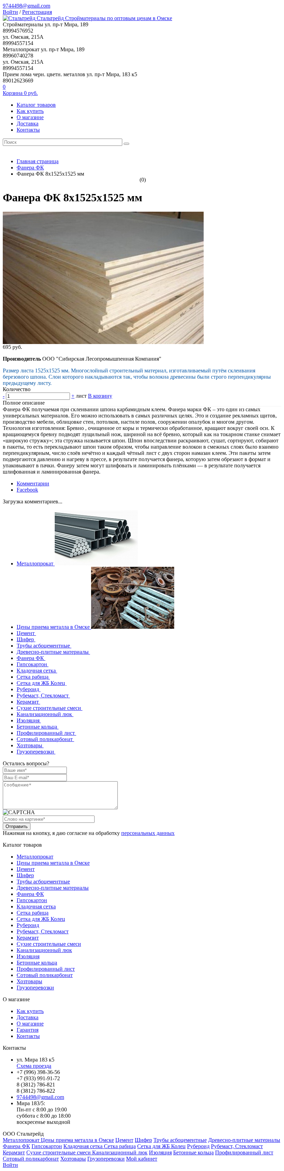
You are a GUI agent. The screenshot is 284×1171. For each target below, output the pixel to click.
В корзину (100, 396)
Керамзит (28, 702)
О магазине (30, 117)
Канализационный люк (45, 714)
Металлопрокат (36, 563)
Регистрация (37, 12)
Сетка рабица (33, 677)
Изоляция (29, 720)
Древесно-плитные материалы (53, 652)
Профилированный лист (46, 733)
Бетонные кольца (38, 727)
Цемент (26, 633)
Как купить (30, 111)
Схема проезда (34, 1066)
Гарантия (27, 1030)
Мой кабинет (141, 1159)
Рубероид (29, 689)
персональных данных (148, 833)
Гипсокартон (32, 664)
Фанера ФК (31, 658)
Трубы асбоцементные (44, 646)
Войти (10, 12)
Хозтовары (30, 745)
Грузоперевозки (36, 752)
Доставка (27, 123)
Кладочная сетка (37, 670)
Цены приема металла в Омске (54, 627)
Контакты (28, 130)
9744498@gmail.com (26, 6)
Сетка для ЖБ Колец (41, 683)
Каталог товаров (36, 105)
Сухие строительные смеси (49, 708)
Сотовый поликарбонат (45, 739)
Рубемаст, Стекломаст (43, 695)
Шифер (26, 639)
